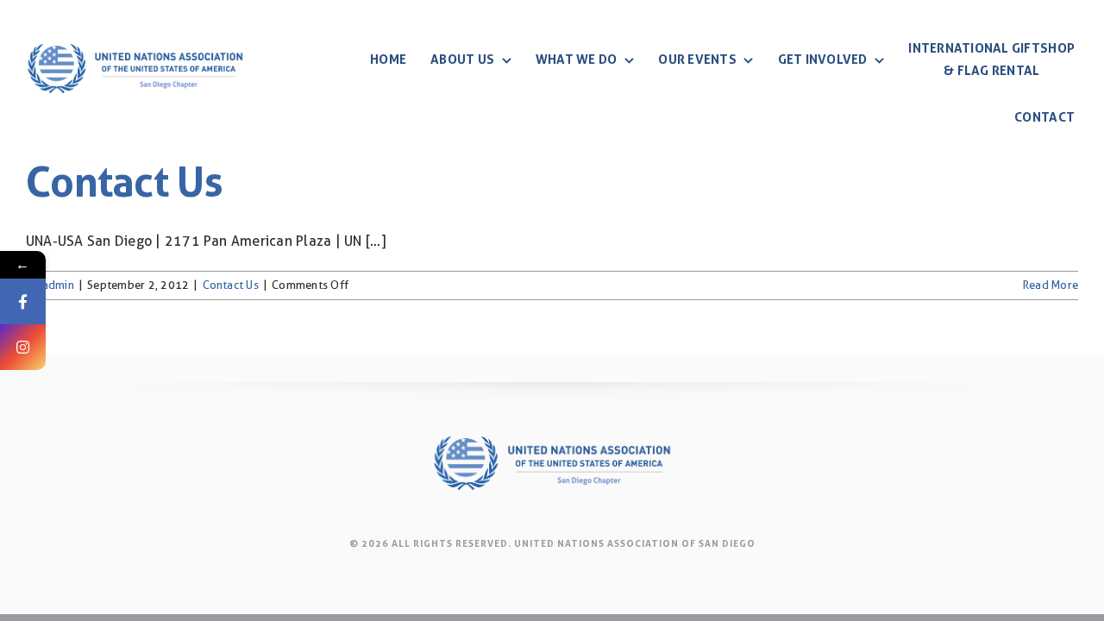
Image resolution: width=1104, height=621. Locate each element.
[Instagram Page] (23, 347)
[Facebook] (23, 301)
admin (58, 285)
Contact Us (124, 182)
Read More (1050, 285)
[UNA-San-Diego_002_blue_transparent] (135, 32)
